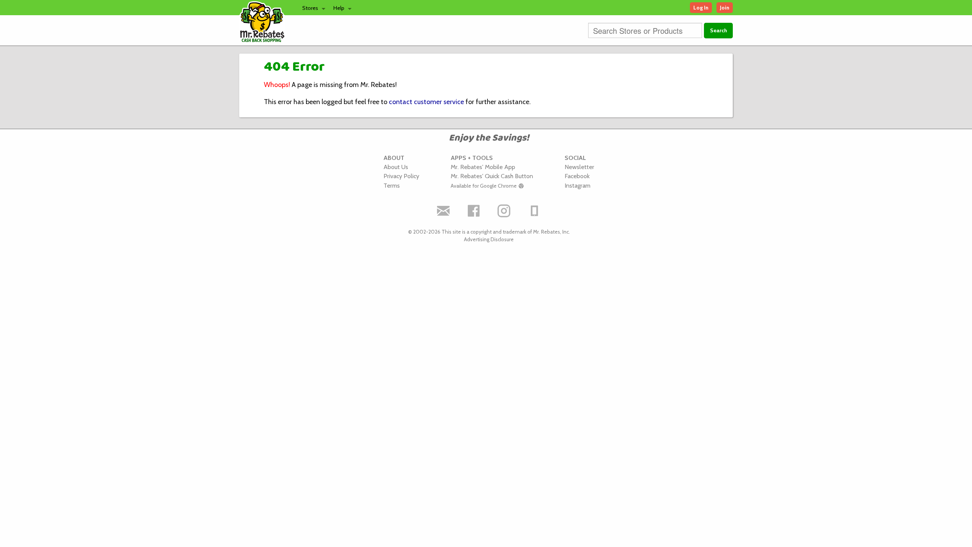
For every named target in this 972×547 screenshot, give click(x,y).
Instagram (577, 185)
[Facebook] (474, 211)
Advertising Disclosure (489, 239)
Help (338, 8)
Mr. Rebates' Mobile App (483, 167)
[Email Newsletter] (443, 211)
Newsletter (579, 167)
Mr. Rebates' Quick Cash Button (492, 176)
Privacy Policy (401, 176)
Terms (391, 185)
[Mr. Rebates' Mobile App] (534, 211)
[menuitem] (311, 7)
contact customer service (426, 102)
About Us (395, 167)
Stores (310, 8)
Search (718, 30)
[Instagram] (504, 211)
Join (724, 7)
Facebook (577, 176)
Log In (700, 7)
